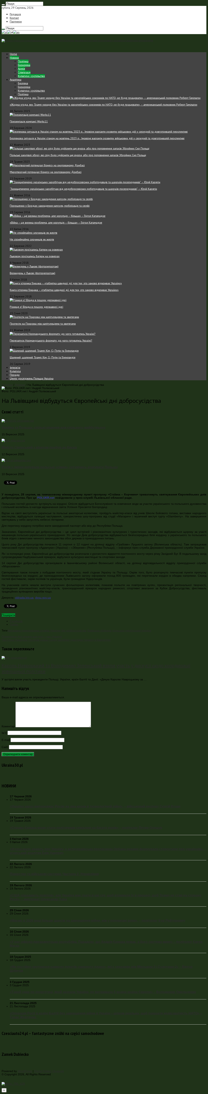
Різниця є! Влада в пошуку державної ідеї (36, 307)
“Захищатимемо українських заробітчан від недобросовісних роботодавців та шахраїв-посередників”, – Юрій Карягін (83, 189)
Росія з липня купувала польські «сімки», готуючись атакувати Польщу (60, 467)
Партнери (16, 21)
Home (13, 54)
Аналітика (15, 79)
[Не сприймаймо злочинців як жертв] (33, 233)
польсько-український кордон (131, 630)
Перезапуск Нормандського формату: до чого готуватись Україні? (51, 340)
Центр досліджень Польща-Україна (31, 378)
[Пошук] (3, 4)
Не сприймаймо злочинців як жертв (32, 239)
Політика (23, 61)
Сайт (5, 747)
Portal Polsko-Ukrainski (49, 1071)
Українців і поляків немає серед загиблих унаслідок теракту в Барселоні (56, 639)
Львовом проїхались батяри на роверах (35, 256)
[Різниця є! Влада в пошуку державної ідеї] (38, 300)
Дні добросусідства (73, 630)
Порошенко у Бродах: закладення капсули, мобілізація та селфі (50, 206)
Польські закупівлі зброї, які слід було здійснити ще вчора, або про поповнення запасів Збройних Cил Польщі (78, 155)
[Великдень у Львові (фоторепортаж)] (34, 266)
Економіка (24, 65)
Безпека (23, 83)
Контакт (14, 18)
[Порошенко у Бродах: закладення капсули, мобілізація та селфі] (51, 199)
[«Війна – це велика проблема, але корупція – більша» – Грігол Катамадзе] (57, 216)
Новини (14, 57)
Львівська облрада (99, 630)
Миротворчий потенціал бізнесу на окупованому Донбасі (45, 172)
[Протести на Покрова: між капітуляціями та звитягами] (44, 317)
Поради (15, 375)
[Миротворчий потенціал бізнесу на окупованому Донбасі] (47, 165)
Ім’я (4, 732)
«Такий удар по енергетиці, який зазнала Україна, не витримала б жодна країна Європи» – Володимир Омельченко (103, 992)
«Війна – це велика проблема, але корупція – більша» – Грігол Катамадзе (56, 222)
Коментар (8, 726)
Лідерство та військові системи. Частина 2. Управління (54, 874)
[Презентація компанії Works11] (30, 115)
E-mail (6, 740)
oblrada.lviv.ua (24, 597)
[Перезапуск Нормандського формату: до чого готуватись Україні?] (52, 334)
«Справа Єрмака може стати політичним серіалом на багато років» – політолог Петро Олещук (86, 827)
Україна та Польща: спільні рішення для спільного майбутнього (53, 427)
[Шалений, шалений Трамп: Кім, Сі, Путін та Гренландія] (44, 350)
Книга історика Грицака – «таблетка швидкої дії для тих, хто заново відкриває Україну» (64, 290)
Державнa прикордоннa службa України (34, 630)
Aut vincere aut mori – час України (32, 636)
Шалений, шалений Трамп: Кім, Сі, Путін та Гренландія (42, 357)
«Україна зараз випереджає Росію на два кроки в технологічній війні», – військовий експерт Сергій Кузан (95, 806)
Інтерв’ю (15, 367)
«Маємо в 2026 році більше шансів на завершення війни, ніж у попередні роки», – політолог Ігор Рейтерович (97, 920)
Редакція (15, 14)
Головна (7, 384)
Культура (15, 371)
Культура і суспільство (31, 76)
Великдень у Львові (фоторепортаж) (32, 273)
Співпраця (24, 72)
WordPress (25, 1071)
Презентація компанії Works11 (29, 121)
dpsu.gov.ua (43, 597)
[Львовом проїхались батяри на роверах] (36, 249)
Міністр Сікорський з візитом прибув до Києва (39, 447)
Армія (21, 68)
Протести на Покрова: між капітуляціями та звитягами (43, 323)
